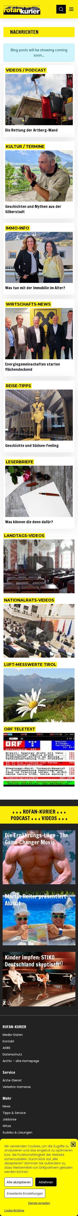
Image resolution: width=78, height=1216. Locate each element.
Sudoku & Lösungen (17, 1132)
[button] (73, 1144)
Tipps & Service (14, 1113)
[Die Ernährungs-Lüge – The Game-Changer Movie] (39, 857)
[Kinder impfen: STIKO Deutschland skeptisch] (39, 979)
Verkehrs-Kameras (17, 1087)
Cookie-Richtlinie (14, 1210)
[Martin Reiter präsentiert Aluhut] (39, 918)
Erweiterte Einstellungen (25, 1193)
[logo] (21, 9)
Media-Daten (13, 1035)
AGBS (6, 1048)
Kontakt (8, 1041)
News (6, 1106)
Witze (7, 1126)
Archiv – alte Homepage (21, 1061)
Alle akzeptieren (19, 1182)
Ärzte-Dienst (12, 1080)
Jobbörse (9, 1119)
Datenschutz (12, 1054)
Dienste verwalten (39, 1203)
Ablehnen (46, 1182)
